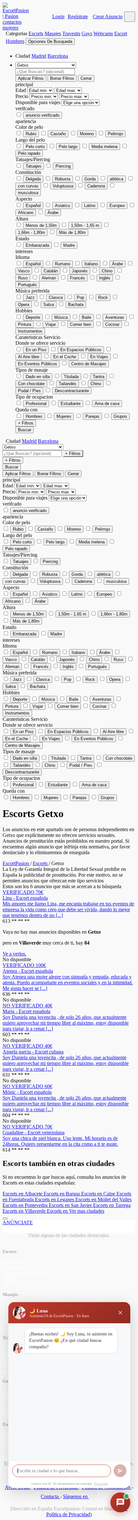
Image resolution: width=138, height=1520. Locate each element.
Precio (22, 96)
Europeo (117, 205)
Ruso (23, 278)
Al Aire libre (28, 356)
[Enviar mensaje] (120, 1470)
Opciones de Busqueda (50, 41)
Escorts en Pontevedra (26, 1205)
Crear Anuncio (108, 16)
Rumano (62, 263)
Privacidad (101, 1483)
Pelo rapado (29, 153)
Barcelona (57, 56)
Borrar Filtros (62, 78)
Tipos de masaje (31, 370)
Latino (89, 205)
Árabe (52, 212)
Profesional (36, 403)
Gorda (90, 179)
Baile (86, 317)
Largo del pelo (30, 140)
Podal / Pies (29, 390)
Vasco (24, 270)
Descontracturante (72, 390)
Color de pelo (29, 127)
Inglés (104, 278)
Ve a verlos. (14, 953)
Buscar (24, 429)
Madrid (38, 56)
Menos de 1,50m (41, 225)
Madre (69, 245)
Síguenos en (76, 1496)
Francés (77, 278)
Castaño (58, 133)
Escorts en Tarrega (112, 1205)
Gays (87, 33)
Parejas (92, 416)
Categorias (16, 33)
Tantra (98, 376)
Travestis (71, 33)
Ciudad (22, 56)
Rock (103, 297)
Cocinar (112, 324)
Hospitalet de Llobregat (26, 1273)
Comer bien (80, 324)
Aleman (49, 278)
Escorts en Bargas (62, 1193)
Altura (21, 218)
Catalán (51, 270)
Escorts (36, 33)
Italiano (91, 263)
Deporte (33, 317)
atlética (116, 179)
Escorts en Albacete (23, 1193)
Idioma (22, 257)
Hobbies (23, 310)
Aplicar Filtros (31, 78)
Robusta (62, 179)
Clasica (56, 297)
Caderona (96, 186)
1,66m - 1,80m (31, 232)
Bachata (75, 304)
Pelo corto (35, 146)
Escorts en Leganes (55, 1199)
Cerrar (86, 78)
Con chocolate (31, 383)
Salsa (48, 304)
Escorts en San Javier (71, 1205)
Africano (25, 212)
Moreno (87, 133)
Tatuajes (33, 166)
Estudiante (71, 403)
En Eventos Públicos (37, 363)
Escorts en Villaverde (25, 1211)
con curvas (28, 186)
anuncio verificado (42, 115)
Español (33, 205)
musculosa (28, 192)
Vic (6, 1284)
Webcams (103, 33)
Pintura (24, 324)
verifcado (24, 108)
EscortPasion (16, 863)
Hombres (34, 416)
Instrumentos (30, 331)
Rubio (31, 133)
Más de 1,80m (72, 232)
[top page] (5, 1218)
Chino (107, 270)
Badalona (12, 1261)
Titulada (71, 376)
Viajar (50, 324)
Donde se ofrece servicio (40, 343)
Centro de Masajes (88, 363)
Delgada (33, 179)
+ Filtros (25, 423)
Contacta (50, 1496)
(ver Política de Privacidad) (87, 1511)
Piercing (63, 166)
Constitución (28, 172)
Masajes (53, 33)
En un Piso (36, 349)
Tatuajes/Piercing (32, 159)
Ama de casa (107, 403)
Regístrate (78, 16)
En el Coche (64, 356)
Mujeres (63, 416)
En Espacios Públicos (80, 349)
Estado (22, 238)
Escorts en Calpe (98, 1193)
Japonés (80, 270)
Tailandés (67, 383)
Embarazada (37, 245)
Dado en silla (38, 376)
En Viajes (99, 356)
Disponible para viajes (38, 102)
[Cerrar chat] (120, 1313)
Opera (23, 304)
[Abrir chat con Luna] (120, 1502)
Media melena (104, 146)
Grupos (120, 416)
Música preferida (32, 290)
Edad (21, 90)
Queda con (26, 409)
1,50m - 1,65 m (85, 225)
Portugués (27, 284)
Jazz (30, 297)
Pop (80, 297)
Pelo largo (68, 146)
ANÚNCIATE (18, 1222)
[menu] (129, 17)
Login (58, 16)
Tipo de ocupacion (34, 397)
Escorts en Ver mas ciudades (75, 1211)
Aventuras (114, 317)
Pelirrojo (115, 133)
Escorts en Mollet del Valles (103, 1199)
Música (61, 317)
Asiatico (62, 205)
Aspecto (23, 199)
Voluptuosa (63, 186)
